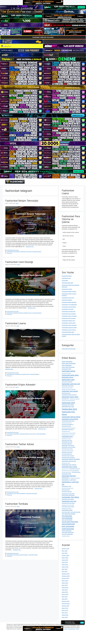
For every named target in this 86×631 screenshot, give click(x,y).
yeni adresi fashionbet (68, 532)
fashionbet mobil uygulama (68, 455)
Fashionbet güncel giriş (68, 421)
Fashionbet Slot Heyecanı (69, 318)
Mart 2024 (65, 585)
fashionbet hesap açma (66, 431)
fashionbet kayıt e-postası (66, 438)
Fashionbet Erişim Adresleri (20, 384)
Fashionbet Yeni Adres (70, 497)
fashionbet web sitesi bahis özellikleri (68, 493)
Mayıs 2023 (65, 608)
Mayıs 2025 (65, 557)
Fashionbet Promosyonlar (13, 250)
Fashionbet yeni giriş (69, 501)
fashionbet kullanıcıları (67, 443)
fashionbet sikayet (76, 472)
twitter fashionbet (66, 530)
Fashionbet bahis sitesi (70, 375)
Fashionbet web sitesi (67, 491)
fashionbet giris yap (11, 493)
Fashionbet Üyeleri (67, 289)
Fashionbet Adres (66, 369)
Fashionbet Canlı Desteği (19, 262)
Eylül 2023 (64, 599)
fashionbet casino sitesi (70, 397)
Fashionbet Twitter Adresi (19, 444)
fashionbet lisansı (11, 374)
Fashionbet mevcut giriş (67, 448)
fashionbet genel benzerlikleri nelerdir (68, 400)
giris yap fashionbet (67, 519)
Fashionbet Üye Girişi (67, 309)
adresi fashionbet (67, 361)
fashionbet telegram (36, 251)
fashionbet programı (65, 468)
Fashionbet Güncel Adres (71, 417)
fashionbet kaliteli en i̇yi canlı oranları (68, 434)
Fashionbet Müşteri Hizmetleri (71, 459)
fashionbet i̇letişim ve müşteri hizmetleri (68, 433)
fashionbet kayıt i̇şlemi (67, 440)
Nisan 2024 (65, 583)
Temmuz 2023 (66, 603)
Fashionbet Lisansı (15, 323)
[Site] (21, 64)
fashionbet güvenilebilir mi (68, 424)
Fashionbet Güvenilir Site (68, 311)
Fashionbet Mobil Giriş (67, 454)
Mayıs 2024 (65, 580)
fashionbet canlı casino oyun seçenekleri (69, 389)
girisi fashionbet (67, 518)
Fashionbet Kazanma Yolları (69, 327)
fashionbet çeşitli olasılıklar (66, 508)
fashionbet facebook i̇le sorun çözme (27, 433)
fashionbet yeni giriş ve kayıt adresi (68, 505)
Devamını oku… (30, 246)
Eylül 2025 (64, 553)
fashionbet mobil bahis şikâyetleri (67, 450)
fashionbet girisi (68, 403)
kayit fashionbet (68, 526)
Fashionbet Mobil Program (69, 291)
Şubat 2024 (65, 587)
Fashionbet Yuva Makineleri (69, 304)
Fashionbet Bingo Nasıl (68, 332)
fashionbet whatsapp (68, 495)
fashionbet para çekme (69, 467)
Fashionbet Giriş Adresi (68, 413)
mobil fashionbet (68, 529)
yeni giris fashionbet (67, 534)
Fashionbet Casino (66, 393)
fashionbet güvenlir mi (68, 429)
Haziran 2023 (65, 606)
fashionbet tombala (33, 554)
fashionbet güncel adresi (70, 419)
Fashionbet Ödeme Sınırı (68, 320)
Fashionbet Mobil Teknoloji (69, 302)
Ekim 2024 (65, 569)
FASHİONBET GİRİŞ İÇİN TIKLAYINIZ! (43, 37)
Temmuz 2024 (66, 576)
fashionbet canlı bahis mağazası (67, 387)
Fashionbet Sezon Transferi (69, 316)
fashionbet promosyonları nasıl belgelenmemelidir (70, 470)
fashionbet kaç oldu (67, 442)
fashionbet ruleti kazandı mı (66, 472)
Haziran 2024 (65, 578)
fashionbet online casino (66, 463)
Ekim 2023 (65, 596)
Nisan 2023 (65, 610)
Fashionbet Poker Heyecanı (69, 325)
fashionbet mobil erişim (67, 452)
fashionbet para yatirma (69, 465)
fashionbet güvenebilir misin (66, 422)
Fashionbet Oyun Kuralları (69, 313)
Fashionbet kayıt (67, 436)
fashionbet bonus (67, 377)
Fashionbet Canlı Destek (70, 391)
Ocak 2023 (65, 617)
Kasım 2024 (65, 567)
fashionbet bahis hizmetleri (66, 373)
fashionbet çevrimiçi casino (68, 506)
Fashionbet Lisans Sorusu (69, 330)
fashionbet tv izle (66, 486)
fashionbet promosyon (74, 468)
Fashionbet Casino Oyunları (69, 394)
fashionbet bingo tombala (13, 554)
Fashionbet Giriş (66, 278)
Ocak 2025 (65, 562)
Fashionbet (65, 280)
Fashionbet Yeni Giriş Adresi (68, 503)
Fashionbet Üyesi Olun (68, 297)
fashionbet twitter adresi (31, 493)
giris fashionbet (67, 516)
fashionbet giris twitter (68, 404)
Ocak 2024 (65, 589)
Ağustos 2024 (65, 573)
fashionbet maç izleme (68, 445)
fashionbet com (65, 398)
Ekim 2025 (64, 551)
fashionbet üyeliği (66, 512)
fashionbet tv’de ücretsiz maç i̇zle (67, 488)
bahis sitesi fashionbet (68, 363)
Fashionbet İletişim (67, 300)
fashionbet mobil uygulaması (68, 457)
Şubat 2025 (65, 560)
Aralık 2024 (65, 564)
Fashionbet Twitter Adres (69, 323)
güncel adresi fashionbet (70, 522)
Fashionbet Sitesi (66, 474)
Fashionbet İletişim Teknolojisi (21, 200)
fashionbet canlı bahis (68, 385)
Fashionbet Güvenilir (66, 426)
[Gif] (43, 87)
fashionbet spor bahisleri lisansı (22, 374)
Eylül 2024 (64, 571)
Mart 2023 (65, 612)
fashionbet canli (68, 380)
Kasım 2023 (65, 594)
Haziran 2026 (65, 548)
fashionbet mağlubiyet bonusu (25, 312)
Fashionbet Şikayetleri (75, 512)
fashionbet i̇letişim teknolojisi (13, 251)
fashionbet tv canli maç (69, 480)
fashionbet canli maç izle (71, 384)
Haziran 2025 (65, 555)
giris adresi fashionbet (68, 514)
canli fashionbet (66, 365)
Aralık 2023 (65, 592)
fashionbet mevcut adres (26, 251)
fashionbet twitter (66, 489)
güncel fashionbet (68, 524)
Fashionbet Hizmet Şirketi (69, 307)
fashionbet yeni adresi (68, 499)
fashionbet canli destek (67, 381)
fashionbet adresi (68, 371)
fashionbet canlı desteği (12, 312)
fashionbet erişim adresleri (13, 433)
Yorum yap (9, 253)
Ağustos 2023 (65, 601)
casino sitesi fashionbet (68, 367)
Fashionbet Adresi (67, 276)
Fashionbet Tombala (16, 503)
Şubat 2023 (65, 615)
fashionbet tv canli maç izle (70, 483)
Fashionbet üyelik (67, 510)
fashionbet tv (66, 478)
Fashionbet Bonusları (67, 283)
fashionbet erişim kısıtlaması (74, 398)
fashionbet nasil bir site (69, 461)
